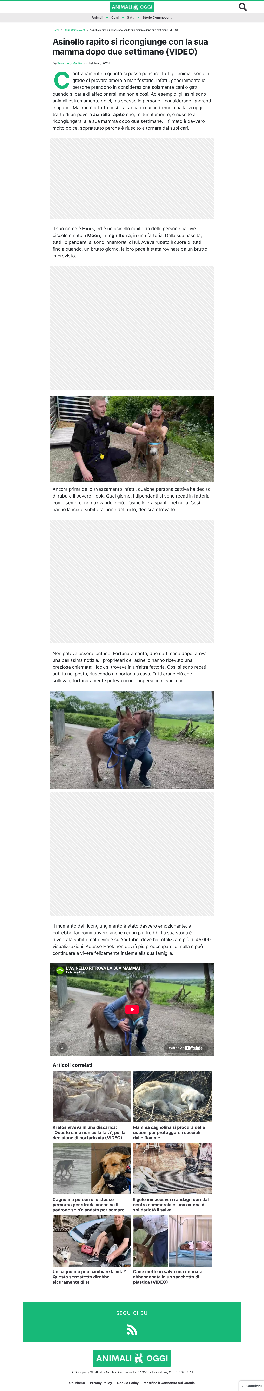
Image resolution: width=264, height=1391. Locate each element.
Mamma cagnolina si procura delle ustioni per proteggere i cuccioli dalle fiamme (169, 1132)
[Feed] (132, 1329)
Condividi (254, 1386)
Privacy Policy (101, 1383)
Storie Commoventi (157, 17)
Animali (97, 17)
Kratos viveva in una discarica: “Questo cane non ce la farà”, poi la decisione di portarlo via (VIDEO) (89, 1132)
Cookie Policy (128, 1383)
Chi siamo (77, 1383)
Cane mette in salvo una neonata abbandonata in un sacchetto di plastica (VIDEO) (167, 1276)
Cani (115, 17)
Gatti (130, 17)
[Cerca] (243, 7)
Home (56, 29)
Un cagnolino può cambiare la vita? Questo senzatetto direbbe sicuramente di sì (89, 1276)
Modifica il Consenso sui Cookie (169, 1383)
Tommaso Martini (70, 63)
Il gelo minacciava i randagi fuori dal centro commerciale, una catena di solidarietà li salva (171, 1204)
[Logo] (132, 7)
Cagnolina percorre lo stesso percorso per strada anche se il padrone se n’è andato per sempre (89, 1204)
